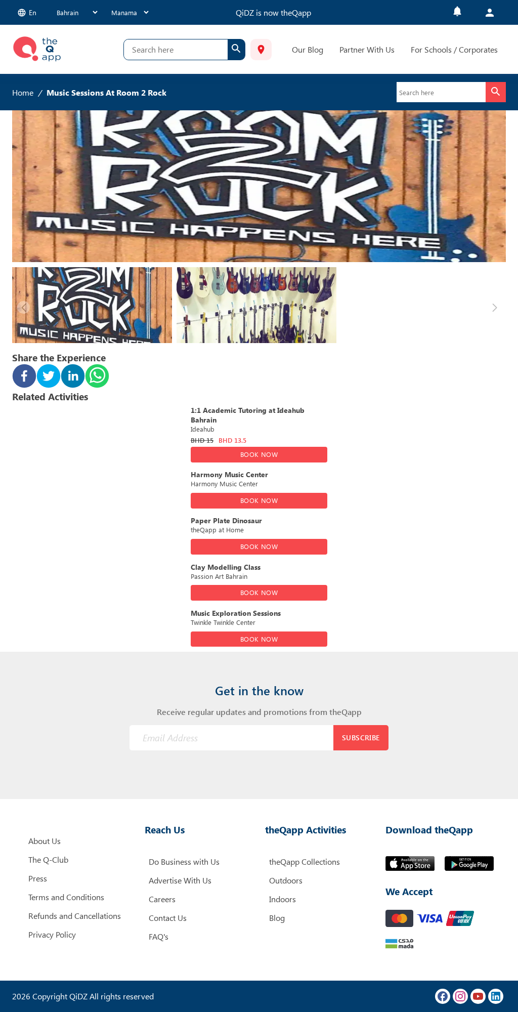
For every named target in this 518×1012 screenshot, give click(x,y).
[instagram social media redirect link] (460, 996)
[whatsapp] (97, 377)
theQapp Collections (304, 861)
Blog (277, 917)
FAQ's (158, 936)
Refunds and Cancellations (74, 915)
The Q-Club (48, 859)
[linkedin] (73, 377)
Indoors (282, 899)
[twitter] (48, 377)
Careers (162, 899)
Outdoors (286, 880)
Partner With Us (367, 49)
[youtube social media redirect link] (478, 996)
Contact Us (168, 917)
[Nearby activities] (261, 49)
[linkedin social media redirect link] (495, 996)
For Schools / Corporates (454, 49)
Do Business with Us (184, 861)
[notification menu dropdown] (457, 12)
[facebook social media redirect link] (442, 996)
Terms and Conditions (66, 897)
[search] (236, 49)
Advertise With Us (180, 880)
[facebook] (24, 377)
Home (22, 92)
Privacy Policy (52, 934)
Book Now (259, 454)
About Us (44, 840)
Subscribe (361, 737)
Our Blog (307, 49)
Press (37, 878)
